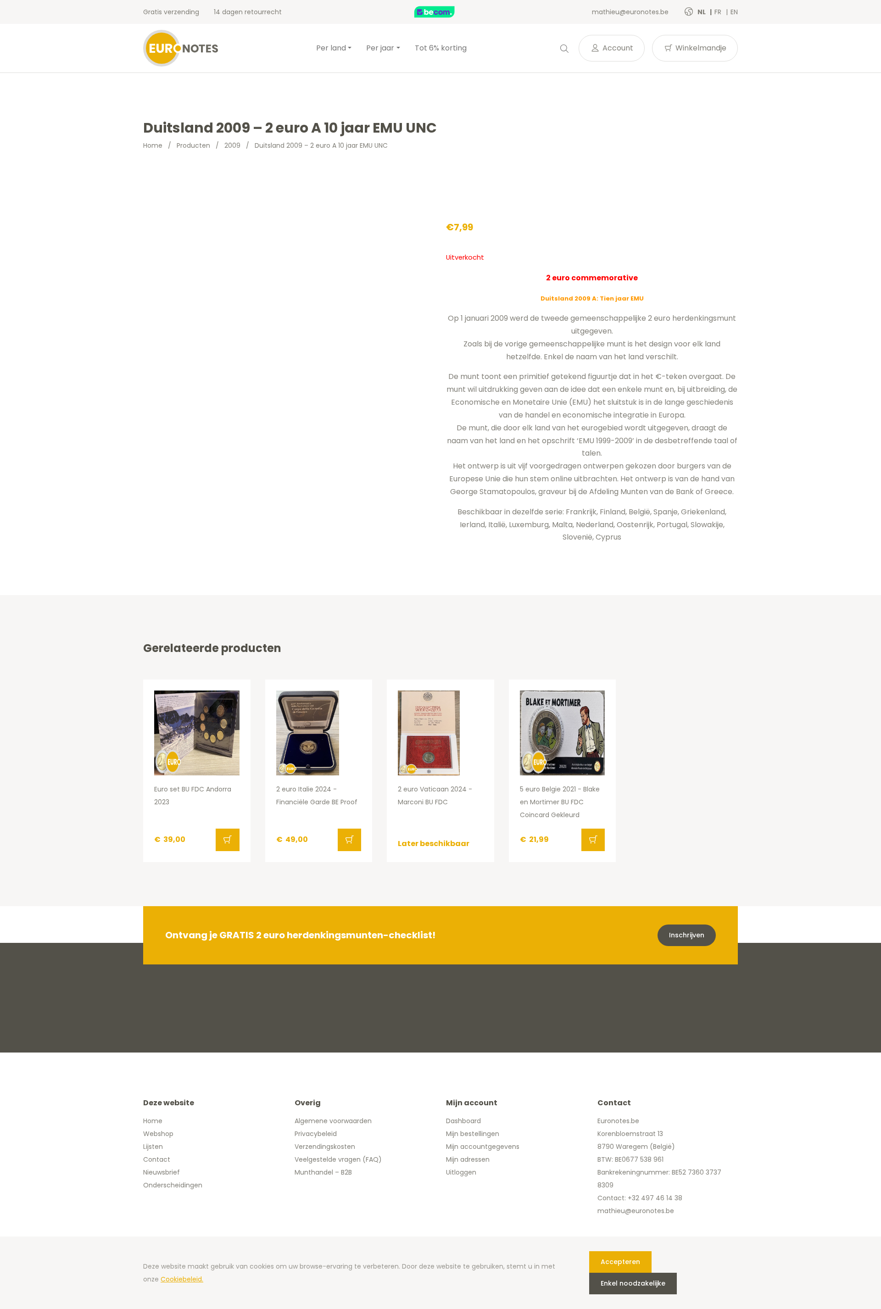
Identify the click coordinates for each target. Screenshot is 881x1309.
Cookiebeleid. (182, 1279)
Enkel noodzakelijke (633, 1283)
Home (152, 145)
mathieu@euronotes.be (630, 12)
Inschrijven (686, 935)
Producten (193, 145)
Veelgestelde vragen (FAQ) (338, 1159)
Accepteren (620, 1261)
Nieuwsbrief (161, 1172)
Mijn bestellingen (472, 1133)
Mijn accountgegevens (482, 1146)
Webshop (158, 1133)
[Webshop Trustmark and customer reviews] (444, 12)
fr (718, 12)
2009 (232, 145)
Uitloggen (461, 1172)
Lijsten (153, 1146)
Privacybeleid (316, 1133)
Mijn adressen (468, 1159)
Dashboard (463, 1120)
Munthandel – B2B (323, 1172)
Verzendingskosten (325, 1146)
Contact (156, 1159)
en (734, 12)
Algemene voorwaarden (333, 1120)
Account (617, 48)
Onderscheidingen (172, 1185)
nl (702, 12)
